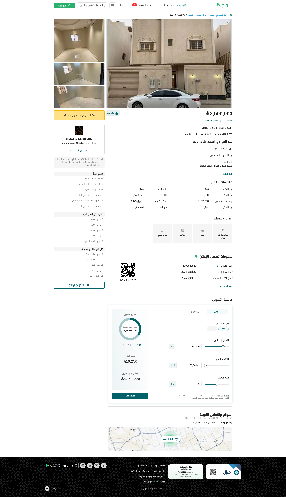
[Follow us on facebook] (104, 468)
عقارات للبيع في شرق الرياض (91, 184)
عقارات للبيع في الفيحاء (93, 190)
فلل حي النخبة (97, 265)
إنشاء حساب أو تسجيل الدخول (92, 5)
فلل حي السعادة (96, 236)
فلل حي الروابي (96, 230)
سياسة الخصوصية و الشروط (151, 477)
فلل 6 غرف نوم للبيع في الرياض (90, 195)
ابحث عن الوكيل (166, 5)
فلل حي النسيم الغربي (93, 241)
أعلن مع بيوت (159, 471)
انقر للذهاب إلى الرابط (128, 279)
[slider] (223, 346)
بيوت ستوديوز (144, 471)
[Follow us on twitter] (97, 468)
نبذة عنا (144, 466)
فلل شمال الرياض (96, 276)
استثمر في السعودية (144, 5)
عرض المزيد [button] (227, 286)
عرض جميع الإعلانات (80, 150)
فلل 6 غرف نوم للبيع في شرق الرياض (87, 201)
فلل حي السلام (97, 219)
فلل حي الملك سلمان (94, 254)
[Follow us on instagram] (83, 468)
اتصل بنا (130, 471)
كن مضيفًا (124, 5)
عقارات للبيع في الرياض (93, 179)
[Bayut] (224, 5)
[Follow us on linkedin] (90, 468)
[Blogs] (182, 5)
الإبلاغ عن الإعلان (76, 285)
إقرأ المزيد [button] (227, 174)
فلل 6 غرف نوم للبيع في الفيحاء (90, 206)
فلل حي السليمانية (95, 259)
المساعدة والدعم (158, 466)
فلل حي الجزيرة (96, 225)
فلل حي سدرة (97, 270)
